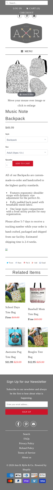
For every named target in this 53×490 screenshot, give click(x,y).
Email (44, 263)
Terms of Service (26, 452)
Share (19, 263)
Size (7, 147)
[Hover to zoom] (26, 76)
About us (26, 457)
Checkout (26, 12)
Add (35, 263)
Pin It (28, 263)
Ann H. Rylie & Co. (24, 465)
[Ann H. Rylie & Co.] (26, 32)
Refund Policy (26, 448)
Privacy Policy (26, 443)
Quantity (8, 160)
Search (26, 434)
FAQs (27, 438)
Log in (17, 8)
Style (7, 134)
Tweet (11, 263)
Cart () (34, 8)
